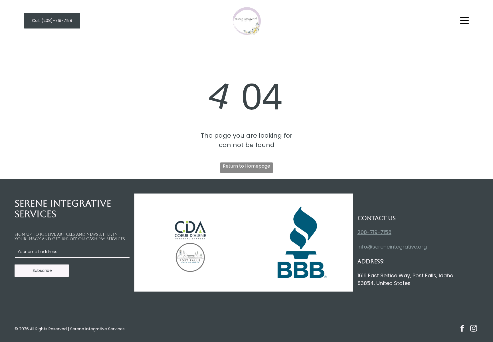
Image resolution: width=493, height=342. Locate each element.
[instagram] (473, 329)
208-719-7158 (374, 232)
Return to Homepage (246, 166)
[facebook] (462, 329)
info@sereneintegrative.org (392, 246)
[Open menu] (464, 20)
